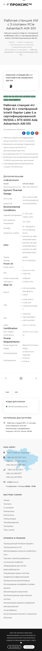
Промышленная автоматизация (17, 581)
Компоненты (9, 515)
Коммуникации (10, 519)
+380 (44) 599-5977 (14, 473)
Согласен (29, 647)
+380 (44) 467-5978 (14, 477)
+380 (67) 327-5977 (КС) (16, 457)
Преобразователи (11, 522)
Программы (8, 526)
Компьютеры (9, 511)
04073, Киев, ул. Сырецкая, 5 (19, 453)
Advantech (21, 129)
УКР (16, 392)
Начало (12, 42)
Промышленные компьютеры (22, 45)
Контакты (7, 504)
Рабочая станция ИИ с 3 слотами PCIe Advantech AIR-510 (21, 52)
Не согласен (14, 647)
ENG (7, 392)
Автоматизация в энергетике (16, 592)
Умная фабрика (10, 610)
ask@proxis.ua (12, 482)
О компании (9, 508)
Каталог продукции (25, 42)
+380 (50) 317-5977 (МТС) (16, 461)
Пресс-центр (9, 530)
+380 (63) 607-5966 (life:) (16, 465)
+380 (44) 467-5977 (15, 470)
